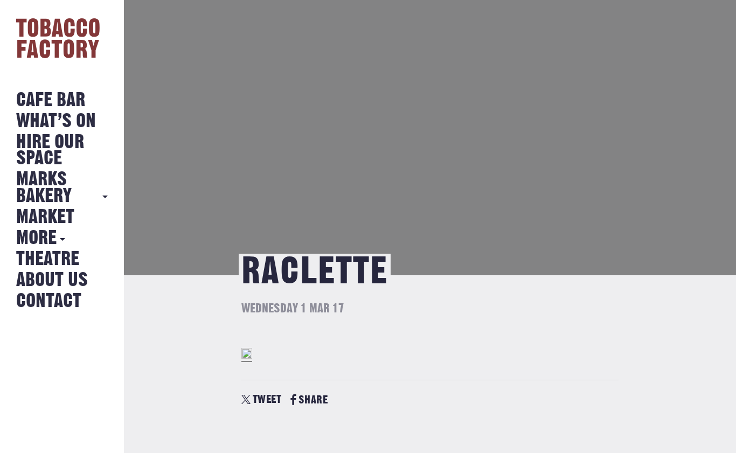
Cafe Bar (50, 100)
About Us (52, 280)
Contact (48, 301)
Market (45, 217)
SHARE (313, 400)
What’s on (56, 121)
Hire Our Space (50, 150)
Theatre (47, 259)
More (36, 238)
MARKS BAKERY (44, 187)
